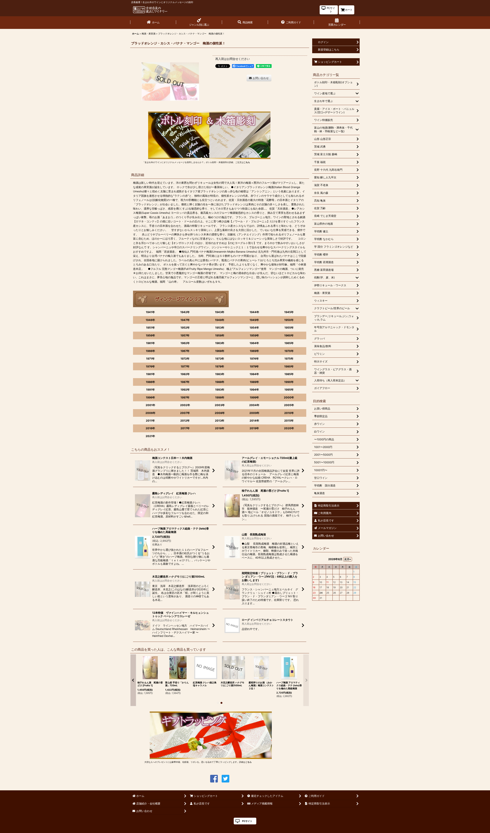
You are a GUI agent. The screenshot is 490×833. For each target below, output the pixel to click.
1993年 (219, 389)
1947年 (185, 319)
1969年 (254, 350)
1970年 (289, 350)
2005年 (289, 405)
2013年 (219, 420)
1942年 (185, 312)
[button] (245, 22)
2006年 (150, 412)
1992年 (185, 389)
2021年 (150, 436)
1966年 (150, 350)
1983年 (219, 374)
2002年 (185, 405)
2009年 (254, 412)
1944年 (254, 312)
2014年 (254, 420)
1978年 (219, 366)
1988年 (219, 381)
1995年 (289, 389)
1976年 (150, 366)
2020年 (289, 428)
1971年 (150, 358)
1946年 (150, 319)
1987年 (184, 381)
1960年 (289, 335)
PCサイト (247, 821)
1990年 (289, 381)
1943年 (219, 312)
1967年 (184, 350)
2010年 (289, 412)
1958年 (219, 335)
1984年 (254, 374)
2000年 (289, 397)
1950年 (289, 319)
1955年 (289, 327)
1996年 (150, 397)
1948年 (219, 319)
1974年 (254, 358)
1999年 (254, 397)
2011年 (150, 420)
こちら (247, 162)
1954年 (254, 327)
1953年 (219, 327)
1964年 (254, 343)
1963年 (219, 343)
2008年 (220, 412)
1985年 (289, 374)
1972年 (184, 358)
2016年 (150, 428)
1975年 (288, 358)
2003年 (220, 405)
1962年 (185, 343)
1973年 (219, 358)
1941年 (150, 312)
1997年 (184, 397)
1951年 (150, 327)
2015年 (289, 420)
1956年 (150, 335)
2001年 (150, 405)
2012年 (185, 420)
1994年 (254, 389)
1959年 (254, 335)
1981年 (150, 374)
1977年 (185, 366)
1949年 (254, 319)
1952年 (185, 327)
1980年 (289, 366)
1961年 (150, 343)
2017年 (185, 428)
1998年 (219, 397)
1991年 (150, 389)
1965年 (289, 343)
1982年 (185, 374)
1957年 (184, 335)
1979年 (254, 366)
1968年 (219, 350)
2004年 (254, 405)
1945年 (289, 312)
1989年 (254, 381)
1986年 (150, 381)
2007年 (185, 412)
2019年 (254, 428)
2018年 (219, 428)
